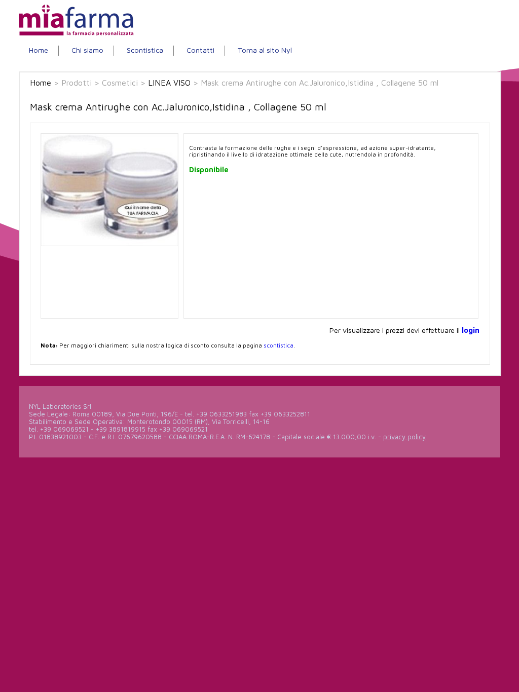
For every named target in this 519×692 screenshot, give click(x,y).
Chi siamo (87, 50)
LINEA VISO (169, 82)
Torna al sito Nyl (265, 50)
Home (38, 50)
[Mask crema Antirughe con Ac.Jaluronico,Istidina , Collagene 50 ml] (109, 243)
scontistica (278, 345)
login (470, 330)
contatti (200, 50)
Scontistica (145, 50)
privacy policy (404, 437)
